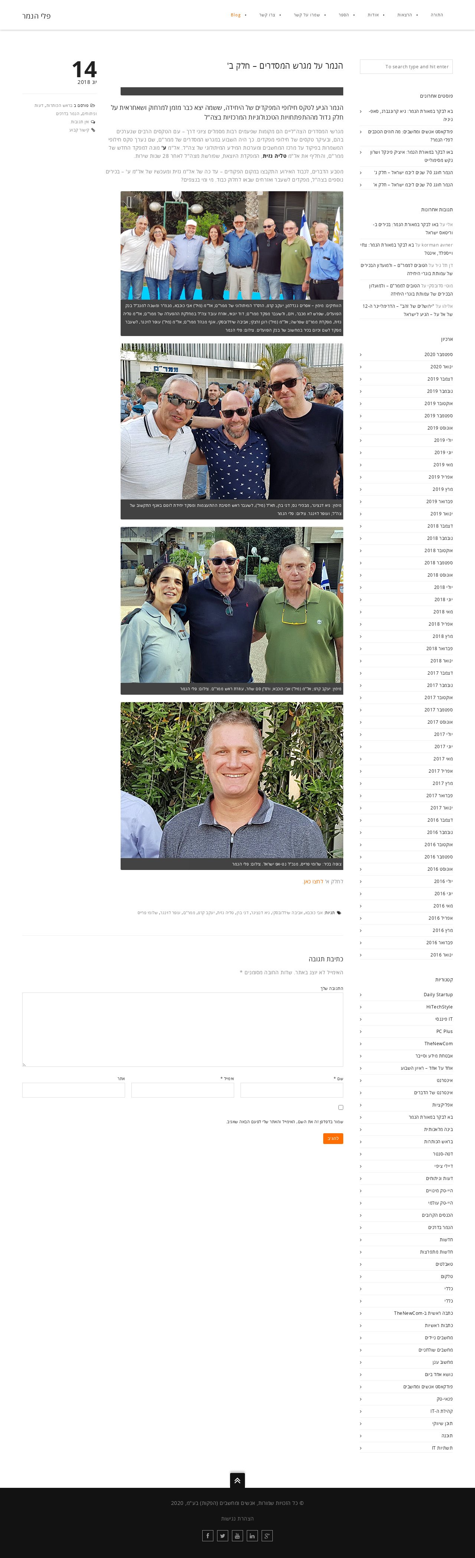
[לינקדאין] (252, 1535)
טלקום (447, 1276)
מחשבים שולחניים (436, 1350)
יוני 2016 (444, 893)
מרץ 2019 (443, 489)
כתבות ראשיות (439, 1325)
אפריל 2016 (441, 918)
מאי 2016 (443, 906)
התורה (437, 14)
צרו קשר (267, 14)
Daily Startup (438, 994)
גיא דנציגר (260, 912)
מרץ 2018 (443, 636)
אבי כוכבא (314, 912)
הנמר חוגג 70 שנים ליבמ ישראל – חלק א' (413, 185)
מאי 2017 (443, 759)
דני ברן (243, 912)
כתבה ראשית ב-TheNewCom (423, 1313)
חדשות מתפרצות (436, 1252)
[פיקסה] (267, 1535)
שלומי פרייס (148, 912)
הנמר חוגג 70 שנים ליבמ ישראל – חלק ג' (413, 172)
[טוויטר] (222, 1535)
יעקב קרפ (206, 912)
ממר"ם (189, 912)
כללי (449, 1288)
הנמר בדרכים (68, 113)
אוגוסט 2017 (440, 722)
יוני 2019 (444, 452)
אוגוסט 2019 (440, 428)
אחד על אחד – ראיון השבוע (427, 1068)
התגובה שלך (332, 988)
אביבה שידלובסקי (287, 912)
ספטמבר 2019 (439, 416)
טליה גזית (225, 912)
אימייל (227, 1078)
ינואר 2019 (441, 514)
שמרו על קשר (307, 14)
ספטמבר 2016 (439, 857)
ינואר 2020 (441, 367)
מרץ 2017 (443, 783)
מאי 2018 (443, 612)
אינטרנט (445, 1080)
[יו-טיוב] (237, 1535)
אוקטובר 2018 (439, 550)
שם (338, 1078)
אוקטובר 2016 (439, 844)
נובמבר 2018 (440, 538)
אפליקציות (442, 1105)
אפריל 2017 (441, 771)
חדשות (446, 1239)
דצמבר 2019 (440, 379)
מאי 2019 (443, 465)
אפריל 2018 (441, 624)
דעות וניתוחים (439, 1178)
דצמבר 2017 (440, 673)
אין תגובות (80, 121)
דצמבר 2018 (440, 526)
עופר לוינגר (170, 912)
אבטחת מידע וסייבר (434, 1056)
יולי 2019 (443, 440)
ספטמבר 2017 (439, 710)
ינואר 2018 (441, 661)
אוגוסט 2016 (440, 869)
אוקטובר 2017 (439, 697)
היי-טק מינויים (439, 1190)
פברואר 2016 (439, 942)
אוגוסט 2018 (440, 575)
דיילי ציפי (444, 1166)
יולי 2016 (443, 881)
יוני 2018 (444, 599)
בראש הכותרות (59, 105)
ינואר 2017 (441, 808)
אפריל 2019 (441, 477)
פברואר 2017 (439, 795)
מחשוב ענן (443, 1362)
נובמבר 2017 (440, 685)
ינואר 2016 (441, 955)
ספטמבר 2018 (439, 563)
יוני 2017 (444, 746)
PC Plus (444, 1031)
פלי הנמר (36, 16)
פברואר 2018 (439, 648)
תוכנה (447, 1435)
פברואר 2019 (439, 501)
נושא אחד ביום (439, 1374)
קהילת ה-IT (441, 1411)
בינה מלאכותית (438, 1129)
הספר (344, 14)
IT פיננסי (444, 1019)
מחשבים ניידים (439, 1337)
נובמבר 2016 (440, 832)
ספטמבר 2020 (439, 354)
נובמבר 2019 (440, 391)
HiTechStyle (439, 1007)
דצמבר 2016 (440, 820)
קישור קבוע (79, 130)
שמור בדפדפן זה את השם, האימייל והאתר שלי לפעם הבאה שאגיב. (285, 1121)
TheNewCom (439, 1043)
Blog (236, 14)
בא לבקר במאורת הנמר (431, 1117)
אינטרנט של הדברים (433, 1092)
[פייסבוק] (207, 1535)
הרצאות (404, 14)
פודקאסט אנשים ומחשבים (428, 1386)
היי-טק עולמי (440, 1203)
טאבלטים (444, 1264)
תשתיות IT (442, 1448)
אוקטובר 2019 (439, 403)
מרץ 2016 (443, 930)
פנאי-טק (445, 1399)
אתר (121, 1078)
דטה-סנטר (443, 1154)
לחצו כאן (313, 881)
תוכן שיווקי (442, 1423)
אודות (373, 14)
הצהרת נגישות (237, 1518)
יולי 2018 (443, 587)
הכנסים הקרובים (437, 1215)
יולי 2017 (443, 734)
